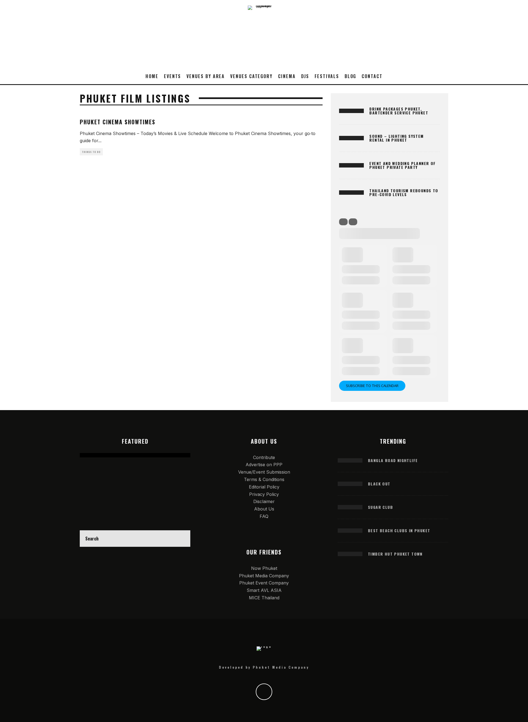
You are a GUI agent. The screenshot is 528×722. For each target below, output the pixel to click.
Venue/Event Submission (264, 472)
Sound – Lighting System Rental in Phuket (396, 138)
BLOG (350, 76)
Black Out (379, 484)
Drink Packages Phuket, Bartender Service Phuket (398, 111)
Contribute (264, 457)
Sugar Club (380, 507)
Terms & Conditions (264, 479)
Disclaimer (264, 501)
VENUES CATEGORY (251, 76)
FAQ (264, 516)
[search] (182, 538)
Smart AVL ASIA (264, 590)
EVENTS (172, 76)
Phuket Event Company (264, 583)
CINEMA (287, 76)
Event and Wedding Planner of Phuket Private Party (402, 165)
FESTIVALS (327, 76)
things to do (91, 151)
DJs (305, 76)
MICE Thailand (264, 597)
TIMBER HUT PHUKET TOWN (395, 554)
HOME (151, 76)
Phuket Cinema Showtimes (117, 122)
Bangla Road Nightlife (393, 460)
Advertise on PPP (264, 464)
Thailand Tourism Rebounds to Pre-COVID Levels (403, 192)
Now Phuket (264, 568)
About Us (264, 509)
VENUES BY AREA (205, 76)
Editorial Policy (264, 487)
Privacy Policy (264, 494)
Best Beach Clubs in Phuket (399, 530)
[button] (172, 48)
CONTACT (372, 76)
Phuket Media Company (264, 575)
